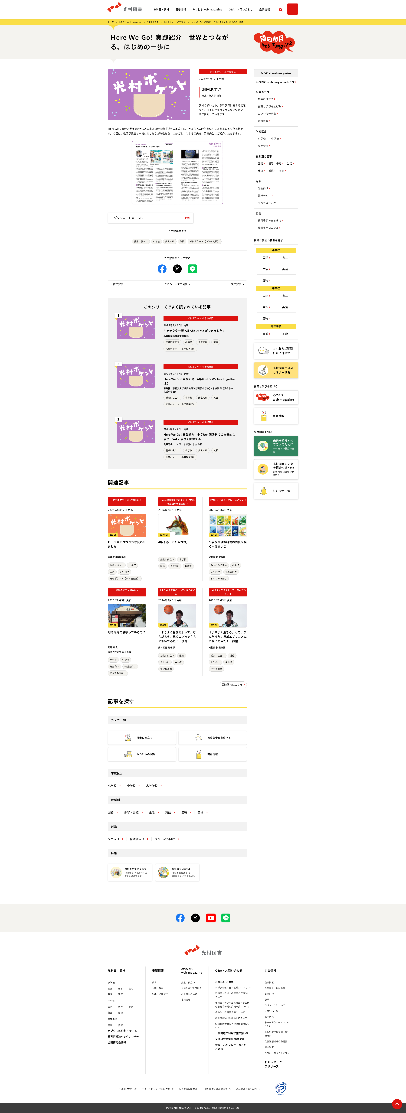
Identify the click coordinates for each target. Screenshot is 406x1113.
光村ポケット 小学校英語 (175, 22)
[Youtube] (210, 918)
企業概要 (269, 982)
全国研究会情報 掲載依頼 (230, 1039)
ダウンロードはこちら (128, 217)
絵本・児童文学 (160, 994)
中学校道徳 (166, 669)
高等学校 (263, 146)
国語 (112, 572)
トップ (111, 22)
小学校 (156, 241)
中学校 (125, 660)
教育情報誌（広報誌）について (231, 1018)
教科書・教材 (161, 9)
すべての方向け (219, 578)
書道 (265, 333)
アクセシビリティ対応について (158, 1089)
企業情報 (264, 9)
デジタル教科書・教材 (121, 1030)
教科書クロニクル (268, 228)
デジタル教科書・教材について (231, 987)
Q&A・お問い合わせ (241, 9)
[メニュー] (292, 9)
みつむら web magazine (207, 9)
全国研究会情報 (117, 1042)
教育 (154, 982)
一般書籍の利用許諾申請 (229, 1033)
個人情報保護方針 (188, 1089)
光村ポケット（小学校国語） (125, 578)
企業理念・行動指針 (275, 988)
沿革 (267, 1000)
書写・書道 (275, 163)
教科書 (188, 566)
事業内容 (269, 994)
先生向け (169, 241)
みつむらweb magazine (191, 970)
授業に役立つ (152, 22)
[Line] (192, 268)
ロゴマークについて (275, 1005)
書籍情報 (181, 9)
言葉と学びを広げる (270, 106)
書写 (285, 257)
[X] (177, 268)
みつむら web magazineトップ (275, 82)
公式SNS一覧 (271, 1011)
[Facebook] (162, 268)
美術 (282, 170)
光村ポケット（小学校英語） (204, 241)
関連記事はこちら (232, 684)
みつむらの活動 (219, 565)
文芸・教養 (158, 988)
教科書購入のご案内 (246, 1089)
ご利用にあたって (128, 1089)
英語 (182, 241)
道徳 (181, 655)
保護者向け (231, 572)
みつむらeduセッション (277, 1053)
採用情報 (269, 1017)
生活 (290, 163)
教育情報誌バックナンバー (123, 1036)
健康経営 (269, 1047)
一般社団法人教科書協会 (214, 1089)
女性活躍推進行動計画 (276, 1041)
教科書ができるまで (270, 220)
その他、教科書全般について (230, 1012)
